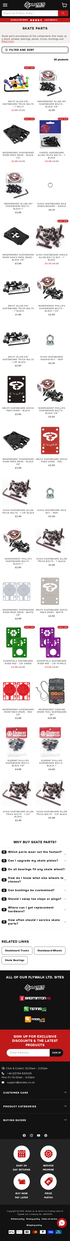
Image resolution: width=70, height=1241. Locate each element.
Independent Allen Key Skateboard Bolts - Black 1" (18, 206)
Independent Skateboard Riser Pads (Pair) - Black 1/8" (18, 462)
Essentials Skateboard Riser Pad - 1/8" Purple (51, 662)
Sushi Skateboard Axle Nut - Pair (51, 511)
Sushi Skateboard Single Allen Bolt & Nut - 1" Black (52, 257)
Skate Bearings (14, 960)
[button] (5, 5)
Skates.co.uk (31, 1211)
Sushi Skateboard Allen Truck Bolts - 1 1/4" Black (18, 814)
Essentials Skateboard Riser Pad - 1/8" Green (18, 662)
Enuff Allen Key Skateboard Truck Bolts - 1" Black (18, 308)
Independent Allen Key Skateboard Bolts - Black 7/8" (51, 104)
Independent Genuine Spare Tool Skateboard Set (52, 712)
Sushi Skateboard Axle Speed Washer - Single (51, 205)
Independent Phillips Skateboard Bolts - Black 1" (18, 561)
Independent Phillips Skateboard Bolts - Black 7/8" (51, 410)
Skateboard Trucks (17, 950)
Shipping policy (34, 1225)
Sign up (56, 1053)
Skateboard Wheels (49, 950)
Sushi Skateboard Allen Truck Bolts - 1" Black (51, 560)
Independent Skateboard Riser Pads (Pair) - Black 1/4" (18, 155)
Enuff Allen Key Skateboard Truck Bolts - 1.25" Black (18, 359)
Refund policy (17, 1219)
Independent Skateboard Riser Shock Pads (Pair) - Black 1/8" (18, 257)
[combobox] (35, 13)
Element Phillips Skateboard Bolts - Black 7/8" (18, 763)
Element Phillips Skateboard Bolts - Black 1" (51, 763)
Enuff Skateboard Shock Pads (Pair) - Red (52, 460)
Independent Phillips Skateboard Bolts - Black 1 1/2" (51, 308)
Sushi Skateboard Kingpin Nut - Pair (51, 358)
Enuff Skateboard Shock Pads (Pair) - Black (18, 409)
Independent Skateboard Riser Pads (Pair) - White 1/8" (18, 612)
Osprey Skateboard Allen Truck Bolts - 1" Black (52, 155)
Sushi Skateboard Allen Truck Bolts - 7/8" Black (51, 813)
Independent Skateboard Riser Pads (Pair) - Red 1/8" (18, 712)
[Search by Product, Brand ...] (63, 13)
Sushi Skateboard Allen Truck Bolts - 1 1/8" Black (18, 511)
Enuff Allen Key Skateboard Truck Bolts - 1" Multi (18, 104)
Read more (8, 41)
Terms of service (49, 1219)
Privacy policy (33, 1219)
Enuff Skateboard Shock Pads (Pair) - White (52, 611)
